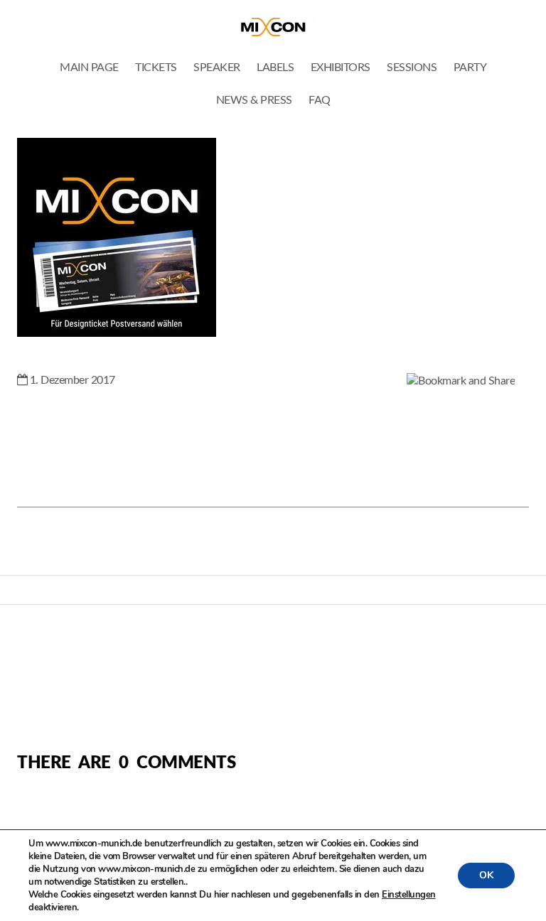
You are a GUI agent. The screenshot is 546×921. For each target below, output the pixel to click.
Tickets (156, 67)
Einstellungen (409, 894)
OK (486, 875)
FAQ (320, 100)
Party (470, 67)
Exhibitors (340, 67)
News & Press (254, 100)
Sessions (412, 67)
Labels (275, 67)
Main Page (89, 67)
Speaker (216, 67)
